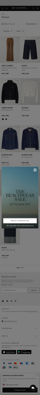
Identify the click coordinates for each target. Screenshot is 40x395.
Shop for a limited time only (20, 220)
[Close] (35, 170)
